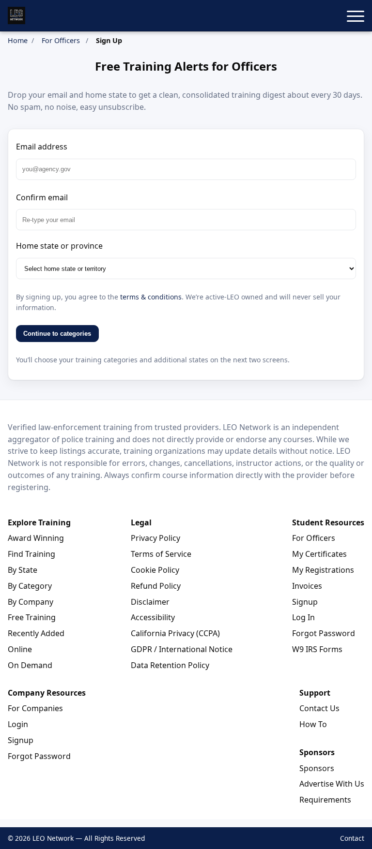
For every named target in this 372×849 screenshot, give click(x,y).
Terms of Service (161, 554)
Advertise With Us (331, 783)
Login (18, 724)
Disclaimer (150, 601)
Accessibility (153, 617)
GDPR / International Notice (181, 649)
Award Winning (36, 538)
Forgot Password (323, 633)
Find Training (31, 554)
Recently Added (36, 633)
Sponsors (316, 768)
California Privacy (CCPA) (175, 633)
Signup (305, 601)
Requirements (325, 799)
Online (20, 649)
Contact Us (319, 708)
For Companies (35, 708)
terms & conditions (151, 296)
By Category (30, 586)
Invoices (307, 586)
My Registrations (323, 570)
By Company (30, 601)
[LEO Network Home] (16, 15)
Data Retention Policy (170, 665)
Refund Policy (156, 586)
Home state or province (59, 245)
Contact (352, 838)
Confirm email (42, 197)
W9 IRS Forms (317, 649)
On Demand (30, 665)
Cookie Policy (155, 570)
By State (22, 570)
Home (18, 40)
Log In (303, 617)
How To (313, 724)
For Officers (61, 40)
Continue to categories (57, 333)
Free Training (32, 617)
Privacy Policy (155, 538)
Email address (41, 146)
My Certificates (319, 554)
